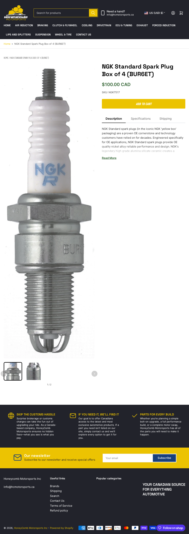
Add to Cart (144, 104)
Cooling (87, 25)
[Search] (93, 12)
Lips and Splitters (18, 34)
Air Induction (24, 25)
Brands (54, 486)
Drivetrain (104, 25)
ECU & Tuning (124, 25)
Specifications (141, 118)
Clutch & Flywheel (64, 25)
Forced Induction (163, 25)
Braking (42, 25)
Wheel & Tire (63, 34)
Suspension (43, 34)
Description (114, 118)
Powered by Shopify (61, 527)
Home (7, 25)
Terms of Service (61, 505)
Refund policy (59, 510)
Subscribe (164, 458)
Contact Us (83, 34)
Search (54, 496)
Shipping (165, 118)
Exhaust (142, 25)
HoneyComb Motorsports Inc (30, 527)
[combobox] (66, 12)
